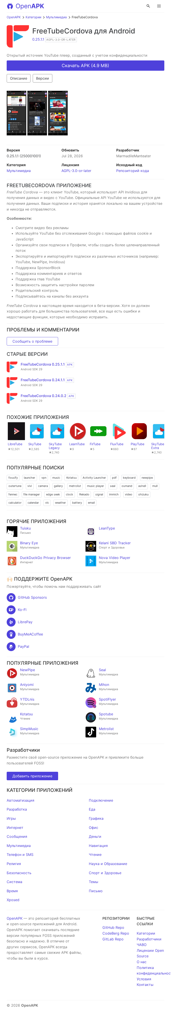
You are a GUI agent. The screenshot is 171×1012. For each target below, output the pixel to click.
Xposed (13, 900)
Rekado (84, 494)
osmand (127, 486)
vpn (43, 477)
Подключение (101, 800)
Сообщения (17, 836)
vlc (47, 502)
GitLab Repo (113, 939)
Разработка (17, 809)
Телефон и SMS (20, 854)
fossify (13, 477)
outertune (14, 486)
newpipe (147, 477)
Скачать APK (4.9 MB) (85, 65)
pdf (114, 477)
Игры (11, 818)
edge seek (53, 494)
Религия (14, 863)
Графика (96, 818)
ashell (142, 486)
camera (43, 486)
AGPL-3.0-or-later (76, 170)
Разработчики (149, 939)
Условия (144, 979)
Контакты (145, 984)
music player (95, 486)
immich (114, 494)
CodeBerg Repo (115, 933)
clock (69, 494)
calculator (15, 502)
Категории (33, 17)
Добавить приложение (32, 776)
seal (112, 486)
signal (99, 494)
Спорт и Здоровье (105, 873)
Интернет (15, 827)
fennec (12, 494)
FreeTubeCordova (62, 31)
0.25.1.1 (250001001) (24, 156)
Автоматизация (20, 800)
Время (12, 891)
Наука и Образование (108, 863)
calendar (33, 502)
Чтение (95, 854)
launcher (29, 477)
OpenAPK (14, 17)
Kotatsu (71, 477)
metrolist (75, 486)
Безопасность (19, 873)
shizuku (143, 494)
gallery (58, 486)
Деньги (95, 836)
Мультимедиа (56, 17)
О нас (142, 962)
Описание (18, 78)
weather (60, 502)
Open (30, 6)
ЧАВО (142, 944)
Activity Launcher (94, 477)
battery (77, 502)
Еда (92, 809)
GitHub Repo (113, 927)
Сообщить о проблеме (32, 341)
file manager (31, 494)
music (56, 477)
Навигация (98, 845)
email (91, 502)
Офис (93, 827)
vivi (29, 486)
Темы (93, 882)
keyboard (129, 477)
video (128, 494)
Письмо (96, 891)
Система (14, 882)
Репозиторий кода (132, 170)
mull (155, 486)
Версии (42, 78)
